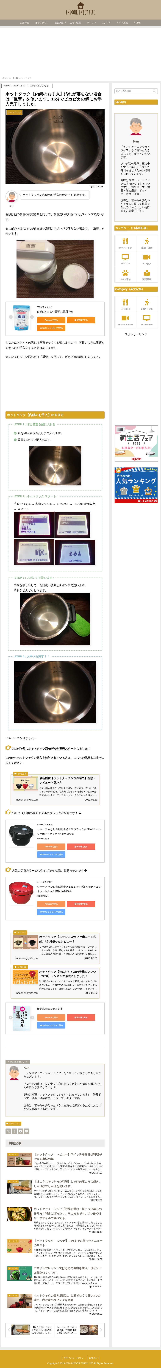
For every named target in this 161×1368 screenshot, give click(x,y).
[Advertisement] (80, 53)
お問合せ (93, 1358)
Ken (26, 1067)
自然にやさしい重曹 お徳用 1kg (55, 311)
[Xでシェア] (8, 1131)
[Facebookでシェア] (14, 1131)
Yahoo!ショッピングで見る (51, 328)
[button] (154, 91)
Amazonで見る (51, 320)
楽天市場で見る (81, 320)
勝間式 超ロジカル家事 (50, 1008)
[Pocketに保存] (20, 1131)
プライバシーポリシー (75, 1358)
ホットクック (14, 1123)
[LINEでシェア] (26, 1131)
